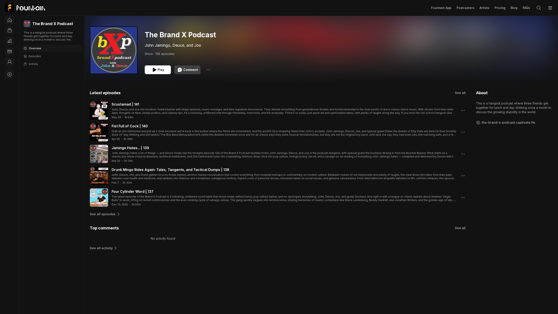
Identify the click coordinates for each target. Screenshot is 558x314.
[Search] (539, 8)
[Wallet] (9, 51)
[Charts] (9, 41)
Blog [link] (514, 8)
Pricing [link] (500, 8)
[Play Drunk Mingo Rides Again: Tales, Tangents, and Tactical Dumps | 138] (99, 176)
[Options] (208, 69)
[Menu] (550, 7)
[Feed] (9, 30)
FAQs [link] (526, 8)
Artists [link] (484, 8)
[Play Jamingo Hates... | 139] (99, 154)
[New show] (9, 74)
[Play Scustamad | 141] (99, 110)
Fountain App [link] (441, 8)
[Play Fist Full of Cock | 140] (99, 132)
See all (460, 93)
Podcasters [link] (465, 8)
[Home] (9, 20)
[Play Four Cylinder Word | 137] (99, 197)
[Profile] (9, 62)
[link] (25, 7)
